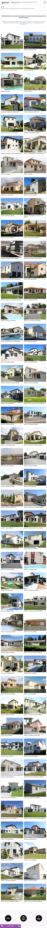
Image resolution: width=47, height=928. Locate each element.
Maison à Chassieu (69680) (31, 424)
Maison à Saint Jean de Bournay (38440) (34, 403)
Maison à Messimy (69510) (7, 215)
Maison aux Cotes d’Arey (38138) (32, 320)
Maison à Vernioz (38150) (30, 195)
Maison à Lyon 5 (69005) (7, 528)
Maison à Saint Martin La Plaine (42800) (34, 153)
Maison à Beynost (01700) (7, 714)
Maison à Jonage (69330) (30, 569)
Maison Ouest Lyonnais (30, 49)
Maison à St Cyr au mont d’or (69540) (33, 611)
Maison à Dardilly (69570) (7, 362)
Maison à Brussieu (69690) (31, 548)
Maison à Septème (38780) (31, 299)
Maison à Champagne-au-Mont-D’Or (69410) (33, 216)
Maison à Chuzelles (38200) (8, 445)
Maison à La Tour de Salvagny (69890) (10, 279)
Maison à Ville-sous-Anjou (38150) (32, 258)
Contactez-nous (10, 926)
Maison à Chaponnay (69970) (8, 631)
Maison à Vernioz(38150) (30, 860)
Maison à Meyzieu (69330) (7, 569)
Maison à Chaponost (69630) (8, 320)
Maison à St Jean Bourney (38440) (9, 548)
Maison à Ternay (28, 174)
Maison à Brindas (5, 91)
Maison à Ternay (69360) (30, 279)
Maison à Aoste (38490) (30, 694)
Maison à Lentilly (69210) (7, 839)
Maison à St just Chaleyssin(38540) (33, 901)
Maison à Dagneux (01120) (7, 611)
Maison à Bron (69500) (7, 735)
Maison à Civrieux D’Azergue (31, 112)
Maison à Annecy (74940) (30, 465)
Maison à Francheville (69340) (31, 237)
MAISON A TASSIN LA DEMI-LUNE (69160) (11, 153)
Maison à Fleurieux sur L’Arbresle (9, 132)
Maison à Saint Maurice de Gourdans (10, 49)
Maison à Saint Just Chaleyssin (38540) (11, 299)
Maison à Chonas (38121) (7, 590)
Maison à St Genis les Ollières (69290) (33, 507)
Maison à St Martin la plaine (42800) (33, 445)
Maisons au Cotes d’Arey (7, 195)
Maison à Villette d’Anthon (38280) (9, 258)
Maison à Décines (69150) (30, 880)
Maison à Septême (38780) (7, 486)
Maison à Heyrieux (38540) (8, 652)
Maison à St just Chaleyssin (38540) (33, 652)
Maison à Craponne (6, 174)
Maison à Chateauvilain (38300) (32, 797)
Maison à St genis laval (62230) (32, 735)
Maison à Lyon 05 (28, 70)
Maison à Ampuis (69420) (7, 237)
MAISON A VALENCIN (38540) (31, 132)
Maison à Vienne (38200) (7, 777)
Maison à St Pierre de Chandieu (9, 70)
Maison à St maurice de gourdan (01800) (34, 818)
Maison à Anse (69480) (30, 486)
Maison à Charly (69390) (7, 756)
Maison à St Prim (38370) (7, 465)
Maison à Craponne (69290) (31, 382)
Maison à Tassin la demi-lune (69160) (33, 528)
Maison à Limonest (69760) (8, 673)
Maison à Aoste (28, 91)
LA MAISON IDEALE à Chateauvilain (10, 112)
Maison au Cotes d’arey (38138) (9, 818)
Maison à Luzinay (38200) (30, 362)
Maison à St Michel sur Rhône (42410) (10, 341)
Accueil (2, 6)
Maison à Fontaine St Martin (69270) (10, 382)
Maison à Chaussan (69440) (8, 694)
